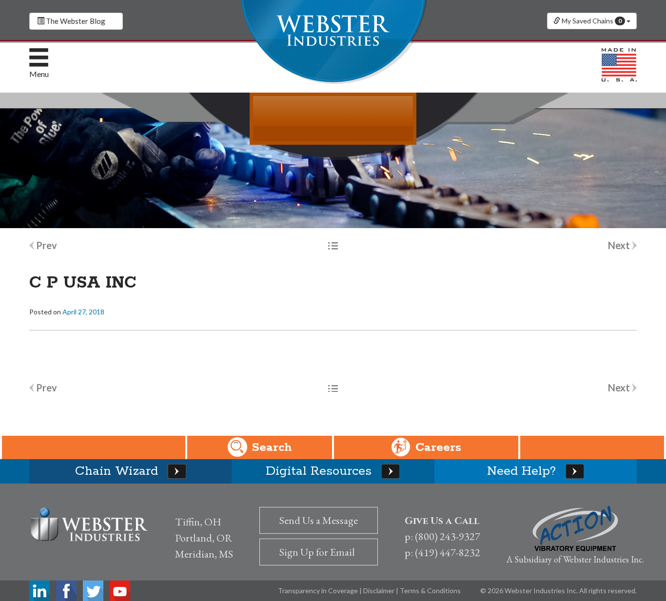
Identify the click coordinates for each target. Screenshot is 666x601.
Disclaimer (379, 590)
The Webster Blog (74, 21)
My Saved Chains (591, 21)
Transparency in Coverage (318, 590)
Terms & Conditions (430, 590)
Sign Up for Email (317, 552)
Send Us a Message (318, 520)
